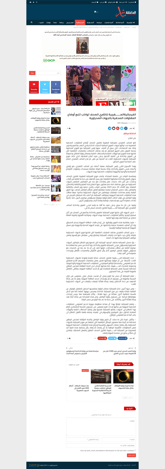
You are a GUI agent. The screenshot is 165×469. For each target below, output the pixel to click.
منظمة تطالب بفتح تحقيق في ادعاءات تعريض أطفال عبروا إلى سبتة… (40, 149)
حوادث (48, 22)
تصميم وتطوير (53, 465)
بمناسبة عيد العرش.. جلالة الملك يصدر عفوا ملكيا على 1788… (40, 158)
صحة (55, 22)
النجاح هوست (42, 465)
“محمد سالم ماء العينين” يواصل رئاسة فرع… (40, 196)
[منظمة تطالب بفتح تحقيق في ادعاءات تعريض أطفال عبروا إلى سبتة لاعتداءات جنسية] (56, 149)
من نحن (102, 2)
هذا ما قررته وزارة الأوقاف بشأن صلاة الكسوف (40, 119)
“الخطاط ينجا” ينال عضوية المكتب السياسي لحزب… (40, 176)
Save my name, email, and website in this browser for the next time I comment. (107, 450)
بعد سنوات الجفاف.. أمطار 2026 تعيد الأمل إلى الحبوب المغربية (40, 139)
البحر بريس (70, 22)
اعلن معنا (122, 2)
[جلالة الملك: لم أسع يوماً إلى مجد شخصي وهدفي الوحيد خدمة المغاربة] (56, 168)
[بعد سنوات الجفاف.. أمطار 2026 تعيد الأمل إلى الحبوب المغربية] (78, 376)
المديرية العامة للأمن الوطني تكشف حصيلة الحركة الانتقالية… (42, 129)
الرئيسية (130, 22)
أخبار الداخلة (120, 22)
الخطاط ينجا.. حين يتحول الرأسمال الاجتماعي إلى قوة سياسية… (39, 110)
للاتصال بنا (131, 2)
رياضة (61, 22)
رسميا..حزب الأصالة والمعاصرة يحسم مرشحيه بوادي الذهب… (40, 187)
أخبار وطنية (80, 22)
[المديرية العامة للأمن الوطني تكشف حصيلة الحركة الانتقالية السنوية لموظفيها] (101, 376)
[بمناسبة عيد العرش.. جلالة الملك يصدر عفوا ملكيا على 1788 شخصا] (56, 159)
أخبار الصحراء (108, 22)
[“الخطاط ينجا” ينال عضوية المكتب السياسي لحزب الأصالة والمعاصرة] (56, 178)
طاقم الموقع (112, 2)
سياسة (99, 22)
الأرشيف (93, 2)
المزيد (42, 22)
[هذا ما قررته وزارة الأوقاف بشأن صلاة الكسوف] (123, 376)
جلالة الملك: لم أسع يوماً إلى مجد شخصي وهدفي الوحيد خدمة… (40, 168)
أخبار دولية (90, 22)
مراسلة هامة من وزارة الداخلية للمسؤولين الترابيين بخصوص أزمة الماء (82, 352)
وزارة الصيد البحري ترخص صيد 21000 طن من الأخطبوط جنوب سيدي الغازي (119, 352)
